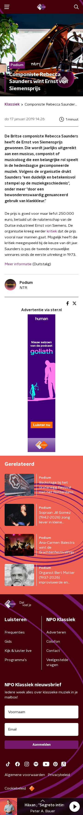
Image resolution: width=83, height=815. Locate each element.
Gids (8, 641)
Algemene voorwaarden (25, 775)
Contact (53, 651)
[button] (74, 806)
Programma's (16, 660)
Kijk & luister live (18, 651)
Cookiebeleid (15, 788)
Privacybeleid (59, 775)
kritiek (52, 231)
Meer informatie (18, 264)
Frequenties (15, 632)
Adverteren (56, 632)
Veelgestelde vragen (57, 662)
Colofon (53, 641)
